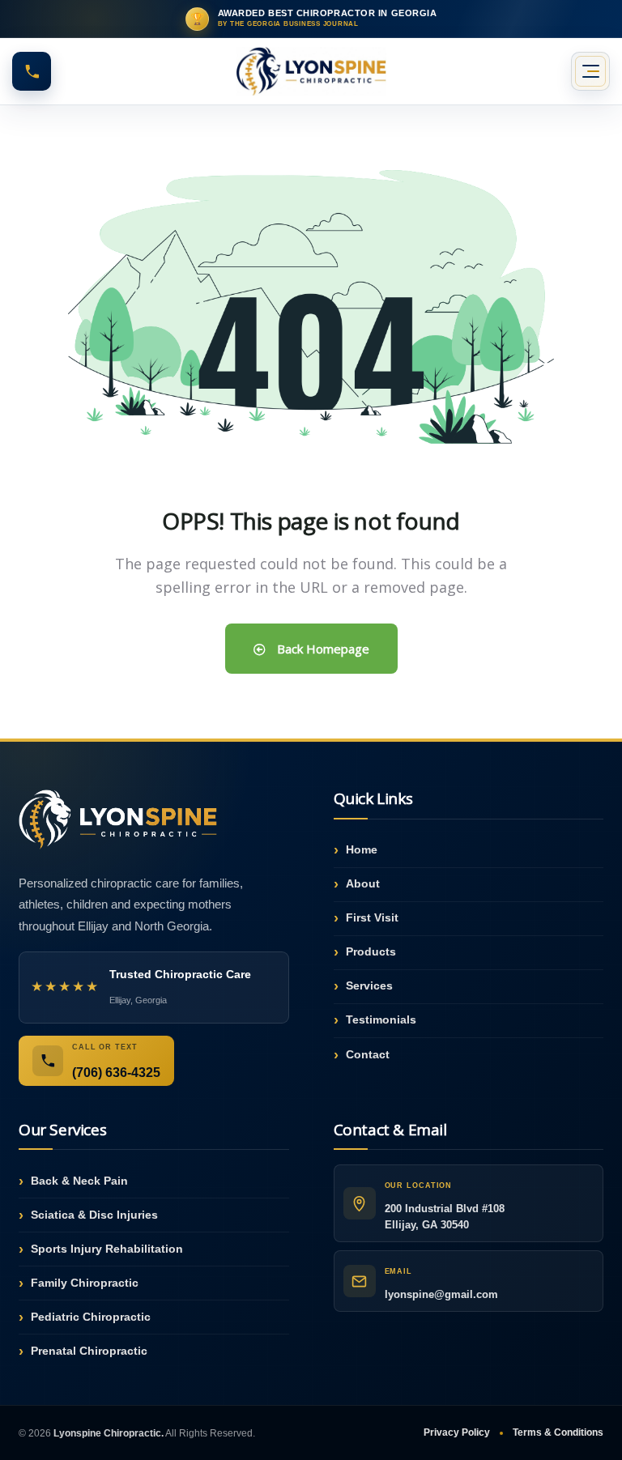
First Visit (372, 917)
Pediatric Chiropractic (91, 1316)
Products (371, 951)
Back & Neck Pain (79, 1180)
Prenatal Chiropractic (89, 1350)
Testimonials (381, 1019)
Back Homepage (321, 649)
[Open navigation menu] (590, 71)
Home (361, 849)
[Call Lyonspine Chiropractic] (31, 71)
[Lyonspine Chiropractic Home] (311, 71)
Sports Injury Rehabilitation (107, 1248)
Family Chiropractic (84, 1282)
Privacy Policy (457, 1432)
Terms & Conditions (558, 1432)
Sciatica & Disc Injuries (94, 1214)
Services (369, 985)
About (363, 883)
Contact (368, 1054)
